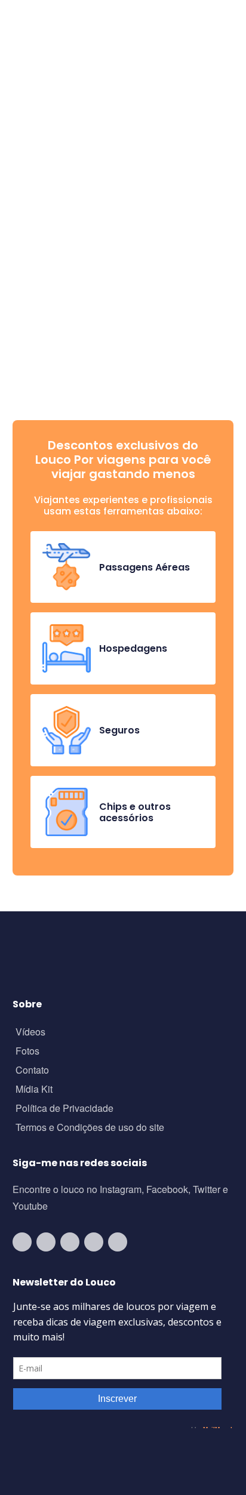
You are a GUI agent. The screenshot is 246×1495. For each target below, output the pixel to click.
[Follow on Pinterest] (117, 1242)
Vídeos (30, 1032)
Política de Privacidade (64, 1109)
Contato (32, 1071)
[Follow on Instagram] (46, 1242)
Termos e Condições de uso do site (90, 1128)
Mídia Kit (34, 1090)
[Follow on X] (93, 1242)
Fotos (27, 1052)
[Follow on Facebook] (69, 1242)
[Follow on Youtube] (22, 1242)
